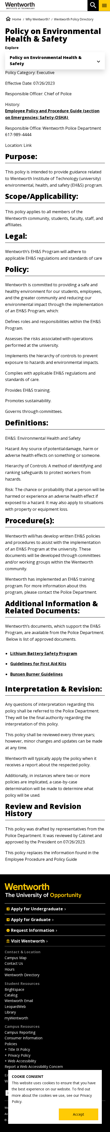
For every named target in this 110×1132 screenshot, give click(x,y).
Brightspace (14, 989)
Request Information (32, 930)
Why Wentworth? (38, 19)
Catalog (11, 995)
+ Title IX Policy (17, 1049)
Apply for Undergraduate (37, 909)
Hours (10, 969)
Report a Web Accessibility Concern (34, 1066)
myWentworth (16, 1018)
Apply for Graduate (31, 919)
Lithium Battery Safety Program (43, 653)
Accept (78, 1114)
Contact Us (14, 963)
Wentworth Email (19, 1000)
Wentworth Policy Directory (73, 19)
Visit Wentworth (28, 941)
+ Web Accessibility (20, 1060)
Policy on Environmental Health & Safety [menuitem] (46, 60)
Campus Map (16, 957)
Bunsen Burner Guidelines (36, 674)
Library (10, 1012)
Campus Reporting (20, 1032)
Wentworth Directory (22, 974)
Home (16, 19)
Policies (11, 1043)
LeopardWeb (15, 1006)
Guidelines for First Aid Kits (38, 663)
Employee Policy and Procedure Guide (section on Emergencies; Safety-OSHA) (52, 114)
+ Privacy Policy (17, 1055)
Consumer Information (23, 1037)
